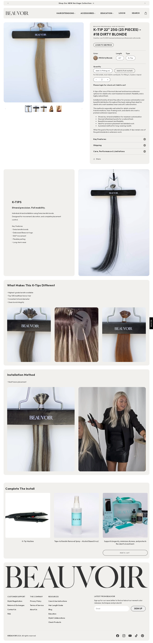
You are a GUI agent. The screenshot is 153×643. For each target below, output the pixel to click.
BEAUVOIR (13, 636)
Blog (50, 609)
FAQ (9, 614)
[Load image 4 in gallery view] (51, 108)
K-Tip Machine (28, 541)
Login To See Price (103, 45)
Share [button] (98, 159)
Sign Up (138, 608)
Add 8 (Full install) (125, 70)
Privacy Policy (35, 601)
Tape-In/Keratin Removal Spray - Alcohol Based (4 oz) (76, 541)
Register (151, 323)
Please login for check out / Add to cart (109, 85)
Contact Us (11, 609)
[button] (64, 13)
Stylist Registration (14, 601)
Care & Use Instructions (57, 601)
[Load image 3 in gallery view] (44, 108)
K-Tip (130, 58)
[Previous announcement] (8, 3)
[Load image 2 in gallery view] (36, 108)
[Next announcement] (145, 3)
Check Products (54, 622)
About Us (33, 609)
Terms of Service (37, 605)
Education (52, 614)
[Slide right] (82, 109)
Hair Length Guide (55, 605)
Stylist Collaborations (56, 618)
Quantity (97, 67)
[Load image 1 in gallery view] (28, 108)
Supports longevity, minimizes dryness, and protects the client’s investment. (125, 542)
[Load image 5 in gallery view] (59, 108)
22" (119, 58)
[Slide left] (5, 109)
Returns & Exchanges (15, 605)
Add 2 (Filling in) (103, 70)
